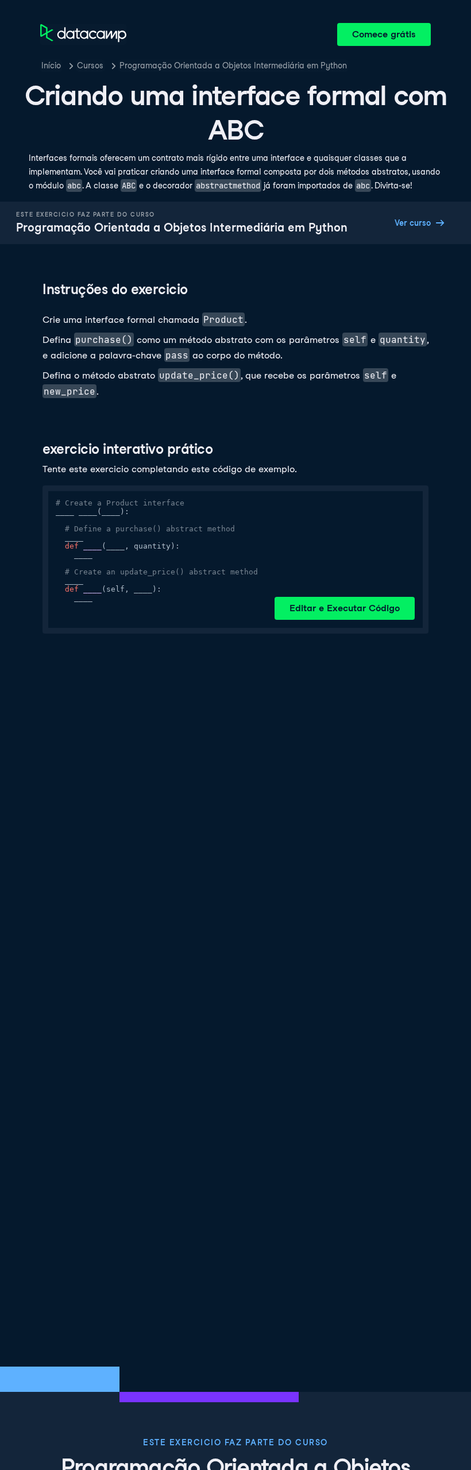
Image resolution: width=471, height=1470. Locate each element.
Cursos (90, 65)
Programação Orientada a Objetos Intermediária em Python (233, 65)
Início (51, 65)
